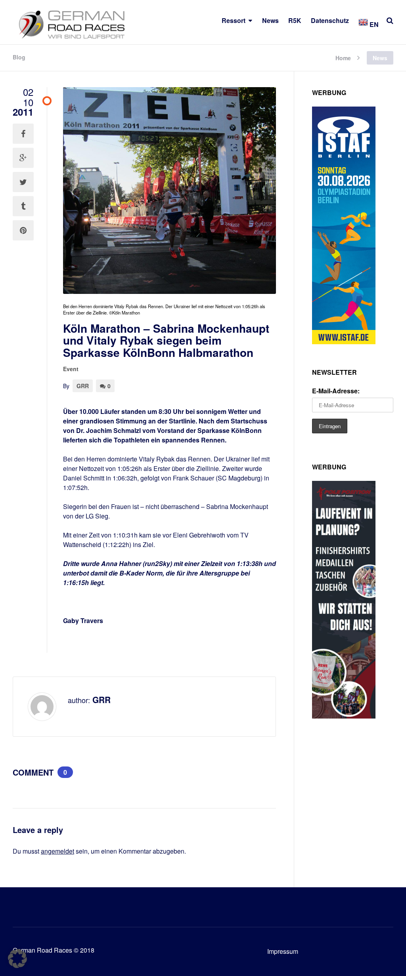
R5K (294, 20)
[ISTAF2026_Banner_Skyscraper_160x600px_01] (343, 341)
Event (71, 369)
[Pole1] (343, 716)
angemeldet (57, 851)
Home (343, 57)
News (270, 20)
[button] (17, 958)
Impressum (282, 951)
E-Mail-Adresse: (336, 390)
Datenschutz (330, 20)
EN (373, 24)
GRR (83, 386)
